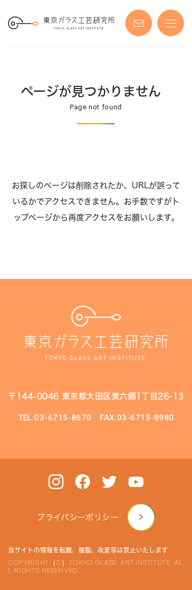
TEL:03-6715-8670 (55, 417)
